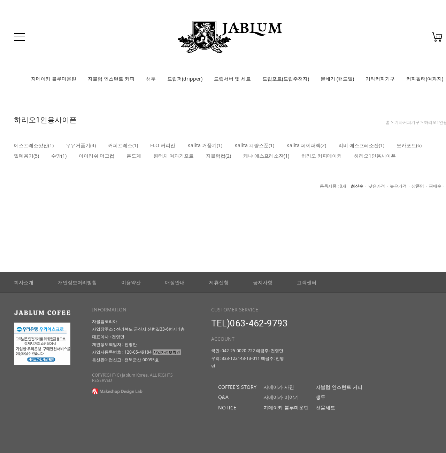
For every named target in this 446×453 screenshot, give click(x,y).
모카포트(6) (409, 145)
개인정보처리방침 (77, 282)
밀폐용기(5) (26, 156)
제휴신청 (219, 282)
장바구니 (437, 37)
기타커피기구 (380, 78)
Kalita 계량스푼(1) (254, 145)
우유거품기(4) (81, 145)
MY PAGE (392, 39)
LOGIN (352, 39)
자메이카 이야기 (281, 397)
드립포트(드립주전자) (285, 78)
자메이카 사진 (278, 387)
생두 (151, 78)
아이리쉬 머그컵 (96, 156)
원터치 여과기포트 (173, 156)
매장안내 (175, 282)
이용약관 (131, 282)
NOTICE (227, 407)
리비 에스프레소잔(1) (361, 145)
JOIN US (371, 39)
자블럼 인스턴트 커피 (111, 78)
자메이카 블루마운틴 (53, 78)
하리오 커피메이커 (321, 156)
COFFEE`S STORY (237, 387)
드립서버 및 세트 (232, 78)
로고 (230, 37)
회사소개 (23, 282)
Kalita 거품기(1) (204, 145)
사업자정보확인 (166, 352)
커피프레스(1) (123, 145)
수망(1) (59, 156)
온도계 (133, 156)
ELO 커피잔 (162, 145)
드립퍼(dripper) (184, 78)
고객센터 (306, 282)
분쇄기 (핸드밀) (337, 78)
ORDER (413, 39)
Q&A (223, 397)
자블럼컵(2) (218, 156)
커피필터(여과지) (424, 78)
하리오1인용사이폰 (375, 156)
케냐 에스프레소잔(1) (266, 156)
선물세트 (325, 407)
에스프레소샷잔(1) (34, 145)
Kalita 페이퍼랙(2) (306, 145)
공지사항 (262, 282)
